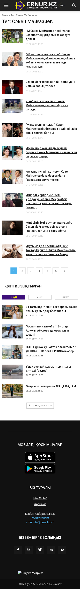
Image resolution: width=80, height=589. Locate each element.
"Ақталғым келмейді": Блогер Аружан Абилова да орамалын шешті (47, 330)
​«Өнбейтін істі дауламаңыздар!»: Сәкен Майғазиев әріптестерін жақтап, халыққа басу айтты (49, 226)
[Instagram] (29, 550)
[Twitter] (40, 550)
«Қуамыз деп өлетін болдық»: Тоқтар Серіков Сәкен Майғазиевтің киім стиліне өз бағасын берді (51, 250)
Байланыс (40, 498)
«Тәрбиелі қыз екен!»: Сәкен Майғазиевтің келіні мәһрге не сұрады (47, 105)
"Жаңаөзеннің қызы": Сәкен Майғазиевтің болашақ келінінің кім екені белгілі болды (51, 128)
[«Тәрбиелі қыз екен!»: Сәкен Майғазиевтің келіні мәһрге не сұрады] (12, 106)
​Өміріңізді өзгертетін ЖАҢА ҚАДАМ (51, 386)
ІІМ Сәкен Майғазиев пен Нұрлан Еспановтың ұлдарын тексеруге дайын (48, 35)
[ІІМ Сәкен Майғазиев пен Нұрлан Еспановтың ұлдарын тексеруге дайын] (12, 36)
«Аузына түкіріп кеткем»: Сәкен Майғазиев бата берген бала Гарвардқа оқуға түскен (47, 175)
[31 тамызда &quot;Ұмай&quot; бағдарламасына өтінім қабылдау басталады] (12, 312)
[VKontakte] (51, 550)
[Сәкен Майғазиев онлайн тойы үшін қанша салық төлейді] (12, 87)
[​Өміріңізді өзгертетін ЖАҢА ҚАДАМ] (12, 391)
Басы (5, 15)
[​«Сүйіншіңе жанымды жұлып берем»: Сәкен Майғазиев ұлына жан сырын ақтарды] (12, 153)
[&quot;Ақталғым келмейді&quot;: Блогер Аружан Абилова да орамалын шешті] (12, 331)
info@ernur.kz (40, 518)
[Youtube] (62, 550)
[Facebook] (18, 550)
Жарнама (40, 504)
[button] (74, 5)
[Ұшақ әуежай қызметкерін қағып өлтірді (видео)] (12, 372)
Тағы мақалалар (39, 405)
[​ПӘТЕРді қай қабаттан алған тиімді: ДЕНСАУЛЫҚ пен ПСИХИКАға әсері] (12, 352)
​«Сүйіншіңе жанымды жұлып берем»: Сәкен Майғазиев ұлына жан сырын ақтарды (51, 152)
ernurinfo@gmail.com (40, 522)
